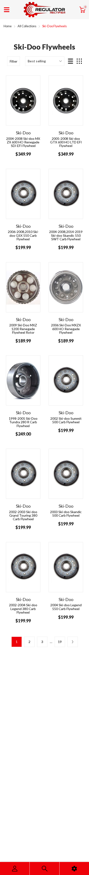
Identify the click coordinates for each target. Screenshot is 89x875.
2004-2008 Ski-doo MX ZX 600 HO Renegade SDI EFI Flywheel (23, 142)
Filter (13, 61)
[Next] (72, 642)
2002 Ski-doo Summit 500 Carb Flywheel (66, 420)
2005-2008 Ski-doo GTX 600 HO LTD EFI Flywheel (66, 142)
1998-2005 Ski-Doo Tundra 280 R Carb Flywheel (23, 422)
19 (60, 642)
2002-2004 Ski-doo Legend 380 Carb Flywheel (23, 608)
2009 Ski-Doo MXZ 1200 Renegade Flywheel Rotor (23, 328)
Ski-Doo (23, 132)
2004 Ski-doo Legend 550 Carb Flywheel (66, 607)
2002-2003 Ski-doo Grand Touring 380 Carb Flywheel (23, 515)
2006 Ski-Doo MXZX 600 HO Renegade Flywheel (66, 328)
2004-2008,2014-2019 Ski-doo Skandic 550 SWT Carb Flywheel (66, 235)
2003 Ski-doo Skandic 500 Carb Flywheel (66, 513)
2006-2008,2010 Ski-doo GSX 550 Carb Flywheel (23, 235)
